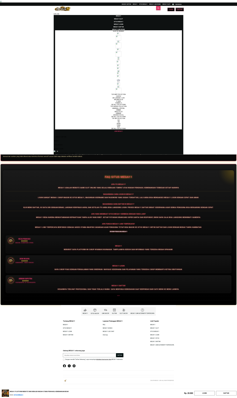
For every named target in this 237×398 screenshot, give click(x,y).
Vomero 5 (118, 103)
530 (118, 120)
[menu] (118, 73)
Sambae (118, 113)
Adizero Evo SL (118, 115)
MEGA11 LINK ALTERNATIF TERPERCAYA (142, 313)
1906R (118, 125)
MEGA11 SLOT (166, 4)
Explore (56, 14)
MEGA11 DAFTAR (68, 334)
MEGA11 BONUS (107, 328)
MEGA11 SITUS (154, 338)
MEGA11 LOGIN (58, 149)
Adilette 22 (118, 111)
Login (171, 9)
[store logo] (62, 9)
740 (118, 122)
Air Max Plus (118, 99)
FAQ (104, 324)
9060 (118, 127)
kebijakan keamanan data (103, 359)
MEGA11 (135, 4)
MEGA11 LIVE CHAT (108, 331)
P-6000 (118, 101)
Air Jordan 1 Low (118, 98)
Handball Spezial (118, 108)
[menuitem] (118, 15)
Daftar (179, 9)
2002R (118, 123)
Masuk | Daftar (126, 4)
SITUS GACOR (95, 313)
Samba (118, 110)
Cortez (118, 96)
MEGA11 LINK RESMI (155, 4)
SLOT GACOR (124, 313)
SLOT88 (114, 313)
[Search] (158, 8)
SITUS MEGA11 (143, 4)
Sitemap (105, 334)
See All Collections (118, 104)
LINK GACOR (105, 313)
